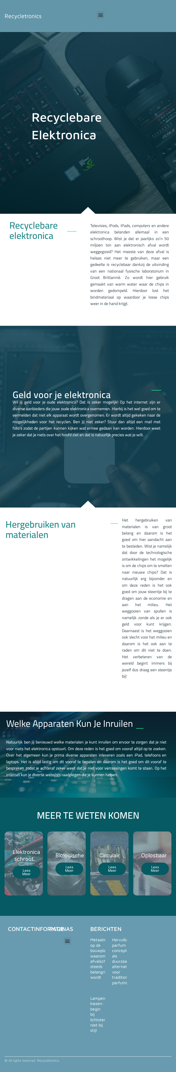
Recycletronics (23, 16)
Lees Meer (26, 872)
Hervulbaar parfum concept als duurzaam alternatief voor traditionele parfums (122, 961)
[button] (100, 15)
